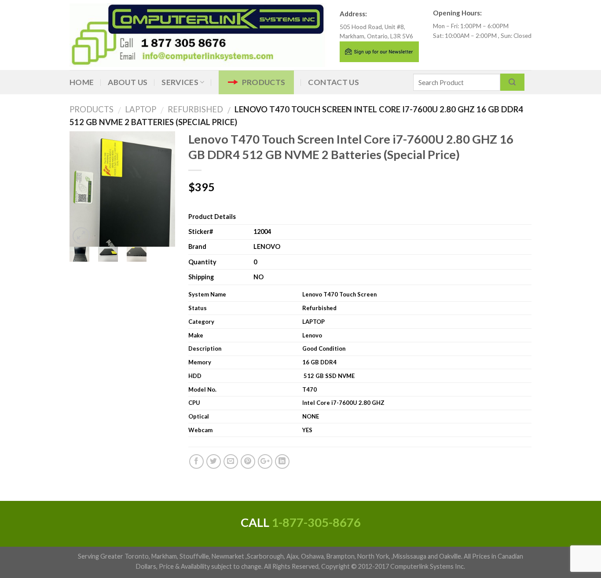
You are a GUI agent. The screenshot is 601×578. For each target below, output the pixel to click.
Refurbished (192, 109)
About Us (127, 82)
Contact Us (333, 82)
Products (264, 82)
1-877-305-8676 (316, 522)
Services (179, 82)
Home (82, 82)
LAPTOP (137, 109)
